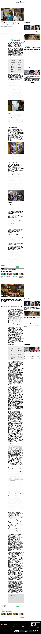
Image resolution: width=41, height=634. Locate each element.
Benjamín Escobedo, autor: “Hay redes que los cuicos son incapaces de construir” (20, 68)
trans (10, 269)
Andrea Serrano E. (6, 305)
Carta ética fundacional (15, 625)
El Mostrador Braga (3, 30)
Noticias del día (27, 67)
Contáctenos (23, 626)
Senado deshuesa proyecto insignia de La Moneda (32, 41)
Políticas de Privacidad (15, 626)
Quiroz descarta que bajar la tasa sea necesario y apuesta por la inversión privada (20, 62)
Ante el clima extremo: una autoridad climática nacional (32, 49)
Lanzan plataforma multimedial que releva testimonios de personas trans (3, 277)
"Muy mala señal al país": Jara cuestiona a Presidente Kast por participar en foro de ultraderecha (13, 69)
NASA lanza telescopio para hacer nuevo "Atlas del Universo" (32, 77)
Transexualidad (14, 269)
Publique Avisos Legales (24, 625)
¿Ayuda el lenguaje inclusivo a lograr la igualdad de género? (8, 276)
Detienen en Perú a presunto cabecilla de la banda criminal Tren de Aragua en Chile (32, 80)
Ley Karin (2, 609)
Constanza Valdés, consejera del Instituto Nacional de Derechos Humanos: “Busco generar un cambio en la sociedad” (21, 277)
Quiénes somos (15, 624)
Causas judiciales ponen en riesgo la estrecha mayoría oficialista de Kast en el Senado (32, 32)
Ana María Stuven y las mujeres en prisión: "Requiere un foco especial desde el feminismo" (32, 47)
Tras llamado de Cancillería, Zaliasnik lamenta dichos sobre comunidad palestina (13, 62)
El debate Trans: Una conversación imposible (15, 276)
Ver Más (32, 51)
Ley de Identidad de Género (4, 269)
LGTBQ (9, 269)
